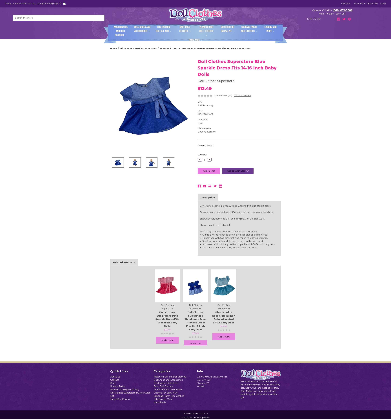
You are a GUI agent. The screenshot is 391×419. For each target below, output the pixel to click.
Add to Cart (167, 340)
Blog (112, 383)
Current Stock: (205, 145)
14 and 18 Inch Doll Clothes (206, 29)
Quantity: (202, 154)
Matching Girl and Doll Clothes (121, 31)
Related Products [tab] (124, 262)
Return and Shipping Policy (124, 389)
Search (346, 3)
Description (208, 197)
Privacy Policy (117, 386)
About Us (115, 376)
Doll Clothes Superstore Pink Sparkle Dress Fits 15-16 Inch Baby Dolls (167, 319)
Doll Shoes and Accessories (142, 29)
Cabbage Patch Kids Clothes (249, 29)
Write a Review (242, 95)
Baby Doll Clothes (184, 29)
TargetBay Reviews (120, 399)
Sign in (358, 3)
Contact (114, 380)
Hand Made (194, 39)
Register (372, 3)
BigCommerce (201, 413)
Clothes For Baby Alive (227, 29)
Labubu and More (270, 29)
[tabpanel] (167, 306)
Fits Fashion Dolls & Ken (163, 29)
